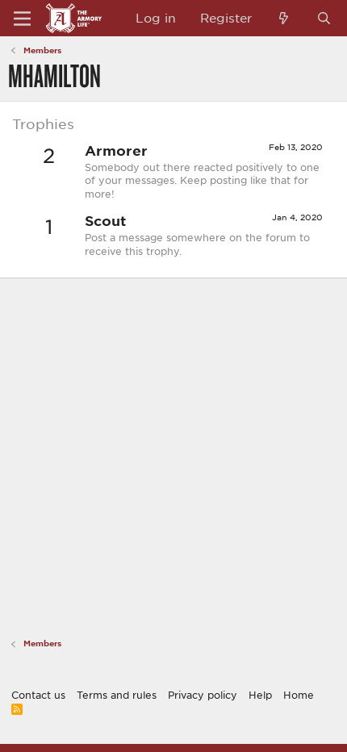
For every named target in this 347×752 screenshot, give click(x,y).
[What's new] (283, 18)
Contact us (38, 694)
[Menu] (22, 18)
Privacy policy (202, 694)
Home (298, 694)
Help (260, 694)
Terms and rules (117, 694)
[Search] (324, 18)
